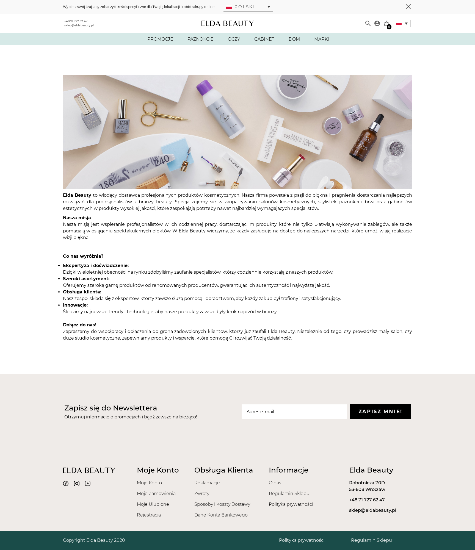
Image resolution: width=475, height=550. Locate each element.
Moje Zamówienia (156, 493)
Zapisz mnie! (380, 412)
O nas (275, 482)
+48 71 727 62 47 (75, 21)
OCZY (234, 39)
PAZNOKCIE (200, 39)
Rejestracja (149, 515)
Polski (244, 6)
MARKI (321, 39)
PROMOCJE (160, 39)
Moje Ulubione (153, 504)
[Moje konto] (377, 23)
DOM (294, 39)
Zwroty (201, 493)
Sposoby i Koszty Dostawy (222, 504)
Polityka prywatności (291, 504)
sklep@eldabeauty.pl (79, 25)
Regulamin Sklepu (289, 493)
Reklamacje (207, 482)
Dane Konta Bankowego (221, 515)
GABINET (264, 39)
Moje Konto (149, 482)
